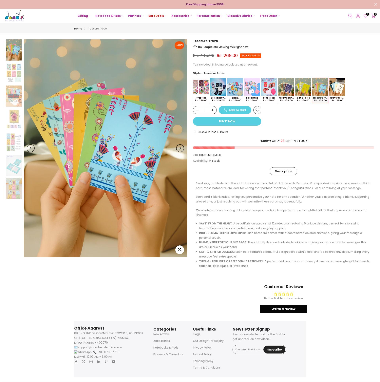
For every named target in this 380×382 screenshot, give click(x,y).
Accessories (161, 341)
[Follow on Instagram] (91, 361)
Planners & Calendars (168, 354)
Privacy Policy (202, 348)
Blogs (196, 334)
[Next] (180, 148)
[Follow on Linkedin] (98, 361)
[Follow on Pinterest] (106, 361)
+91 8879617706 (106, 352)
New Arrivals (161, 334)
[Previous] (31, 148)
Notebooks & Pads (165, 348)
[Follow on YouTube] (113, 361)
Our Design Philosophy (208, 341)
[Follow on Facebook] (76, 361)
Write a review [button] (283, 309)
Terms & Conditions (206, 368)
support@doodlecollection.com (100, 347)
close (4, 4)
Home (78, 28)
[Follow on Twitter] (83, 361)
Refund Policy (202, 354)
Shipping (218, 65)
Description (283, 171)
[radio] (201, 90)
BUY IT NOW (227, 121)
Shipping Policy (203, 361)
